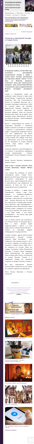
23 (23, 66)
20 (17, 66)
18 (14, 66)
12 (26, 64)
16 (10, 66)
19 (15, 66)
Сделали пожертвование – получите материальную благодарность (14, 360)
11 (24, 64)
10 (23, 64)
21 (19, 66)
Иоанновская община (13, 2)
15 (8, 66)
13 (28, 64)
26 (28, 66)
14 (30, 64)
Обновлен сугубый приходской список (15, 338)
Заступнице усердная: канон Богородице (15, 383)
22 (21, 66)
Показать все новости (10, 430)
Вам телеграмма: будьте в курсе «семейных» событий (17, 426)
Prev (7, 54)
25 (26, 66)
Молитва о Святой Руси (11, 404)
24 (24, 66)
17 (12, 66)
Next (29, 54)
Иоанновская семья (12, 5)
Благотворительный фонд (12, 8)
